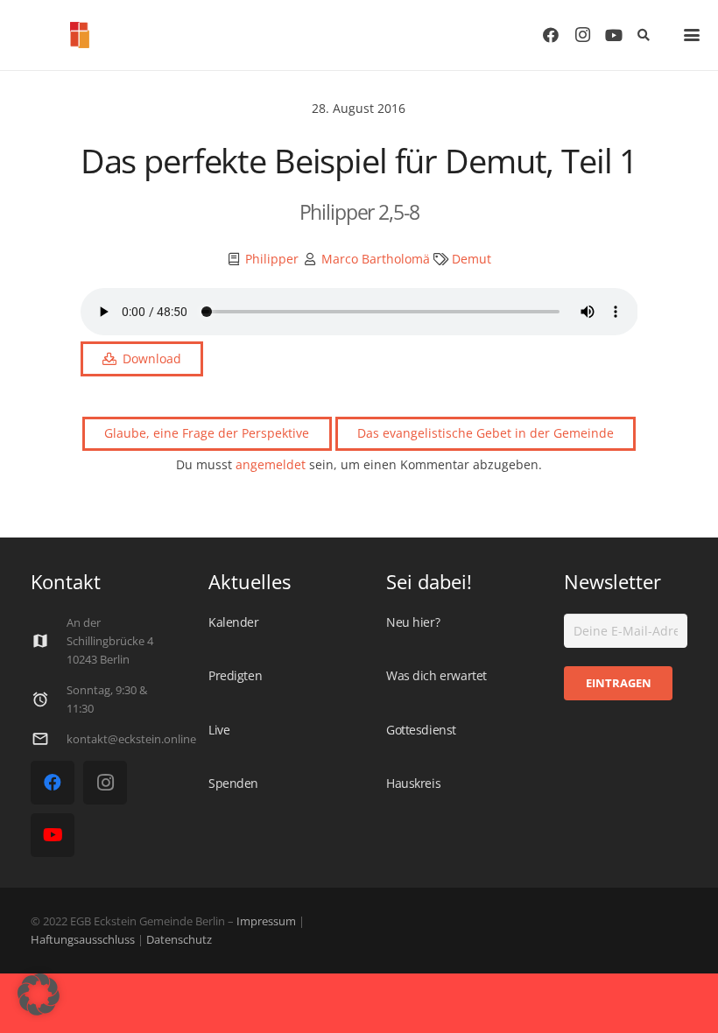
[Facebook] (551, 35)
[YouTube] (614, 35)
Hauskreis (413, 783)
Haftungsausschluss (83, 939)
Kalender (233, 622)
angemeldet (271, 464)
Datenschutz (178, 939)
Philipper (272, 258)
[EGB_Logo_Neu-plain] (79, 35)
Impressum (266, 921)
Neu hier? (413, 622)
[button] (643, 35)
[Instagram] (582, 35)
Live (218, 729)
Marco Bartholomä (375, 258)
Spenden (233, 783)
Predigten (235, 675)
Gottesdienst (421, 729)
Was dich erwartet (436, 675)
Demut (471, 258)
